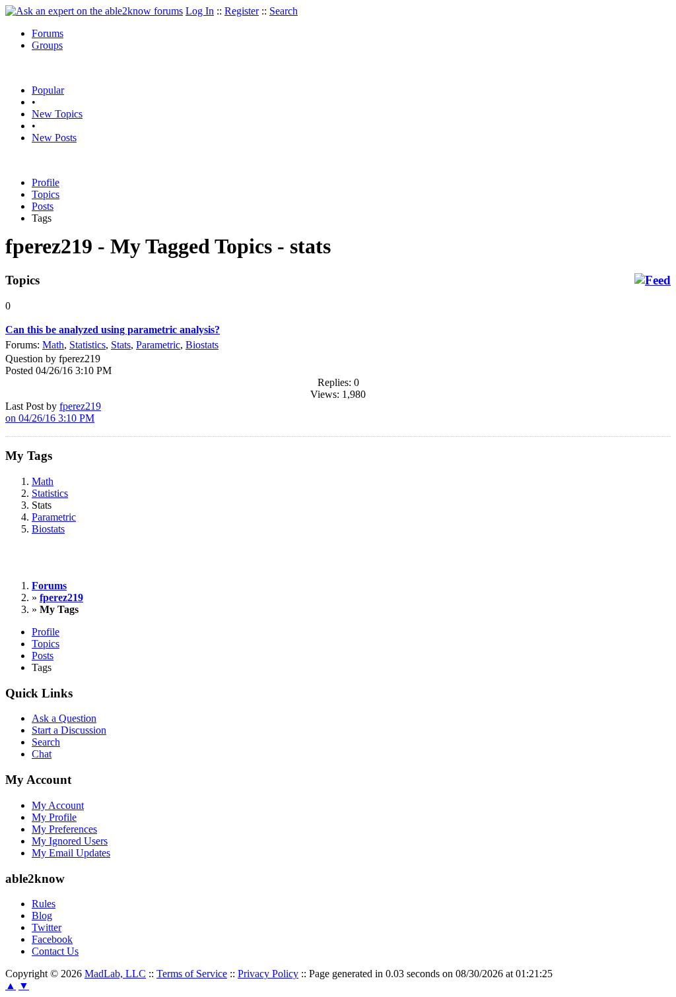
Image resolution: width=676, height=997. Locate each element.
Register (241, 10)
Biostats (202, 344)
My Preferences (64, 829)
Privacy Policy (268, 973)
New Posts (54, 137)
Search (283, 10)
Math (53, 344)
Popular (48, 90)
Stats (121, 344)
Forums (47, 33)
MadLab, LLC (115, 973)
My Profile (54, 817)
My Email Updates (71, 852)
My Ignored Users (70, 841)
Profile (45, 182)
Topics (45, 194)
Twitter (46, 927)
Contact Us (55, 951)
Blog (42, 915)
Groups (47, 45)
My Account (58, 805)
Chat (41, 753)
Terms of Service (191, 973)
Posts (42, 206)
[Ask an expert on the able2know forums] (94, 10)
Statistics (87, 344)
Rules (43, 903)
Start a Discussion (69, 730)
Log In (200, 10)
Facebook (52, 939)
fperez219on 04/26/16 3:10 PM (53, 412)
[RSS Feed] (652, 280)
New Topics (57, 113)
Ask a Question (64, 718)
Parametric (158, 344)
